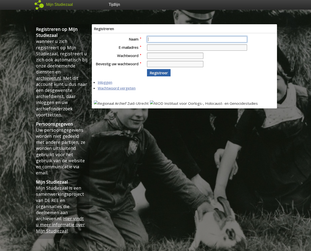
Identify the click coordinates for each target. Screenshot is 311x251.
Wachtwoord (128, 55)
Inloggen (105, 82)
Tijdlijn (114, 4)
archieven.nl (48, 78)
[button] (159, 72)
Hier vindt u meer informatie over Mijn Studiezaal (60, 225)
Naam (134, 39)
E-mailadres (129, 47)
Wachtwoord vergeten (117, 88)
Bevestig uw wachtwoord (117, 63)
